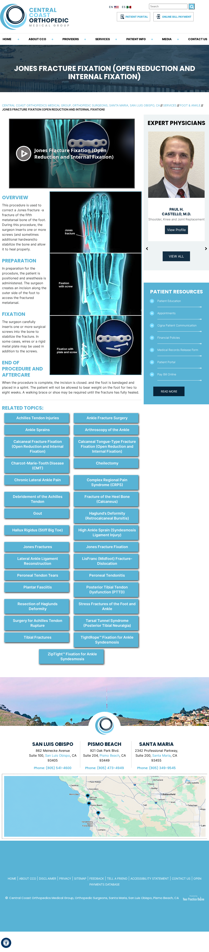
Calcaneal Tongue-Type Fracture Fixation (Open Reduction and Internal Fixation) (107, 446)
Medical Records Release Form (177, 350)
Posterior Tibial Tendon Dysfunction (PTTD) (107, 589)
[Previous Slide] (147, 249)
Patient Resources (176, 291)
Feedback (96, 878)
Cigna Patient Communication (177, 325)
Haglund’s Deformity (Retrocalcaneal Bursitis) (107, 515)
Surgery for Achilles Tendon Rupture (37, 623)
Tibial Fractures (37, 637)
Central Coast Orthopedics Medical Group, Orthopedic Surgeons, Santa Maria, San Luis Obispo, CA (81, 105)
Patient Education (169, 301)
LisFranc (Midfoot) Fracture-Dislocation (107, 561)
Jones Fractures (37, 547)
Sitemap (80, 878)
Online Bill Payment (176, 16)
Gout (37, 513)
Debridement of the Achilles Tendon (37, 499)
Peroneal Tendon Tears (37, 575)
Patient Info (136, 39)
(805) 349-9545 (162, 768)
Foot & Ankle (190, 105)
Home (7, 39)
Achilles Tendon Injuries (37, 418)
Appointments (166, 313)
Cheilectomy (107, 463)
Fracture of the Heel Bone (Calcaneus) (107, 499)
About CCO (37, 39)
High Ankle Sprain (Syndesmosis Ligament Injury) (107, 532)
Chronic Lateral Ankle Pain (37, 480)
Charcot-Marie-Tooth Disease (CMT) (37, 465)
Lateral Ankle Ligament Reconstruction (37, 561)
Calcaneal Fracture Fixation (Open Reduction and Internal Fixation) (37, 446)
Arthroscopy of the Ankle (107, 430)
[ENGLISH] (114, 8)
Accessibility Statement (149, 878)
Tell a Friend (117, 878)
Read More (169, 391)
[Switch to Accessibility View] (6, 943)
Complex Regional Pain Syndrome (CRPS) (107, 482)
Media (167, 39)
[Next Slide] (206, 249)
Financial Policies (168, 337)
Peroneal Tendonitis (107, 575)
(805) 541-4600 (58, 768)
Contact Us (197, 39)
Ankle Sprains (37, 430)
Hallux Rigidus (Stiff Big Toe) (37, 530)
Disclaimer (47, 878)
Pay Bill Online (166, 374)
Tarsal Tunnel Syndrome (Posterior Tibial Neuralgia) (107, 623)
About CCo (28, 878)
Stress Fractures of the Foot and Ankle (107, 606)
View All (176, 256)
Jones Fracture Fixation (107, 547)
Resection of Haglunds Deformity (38, 606)
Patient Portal (137, 16)
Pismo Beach (109, 755)
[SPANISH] (127, 7)
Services (102, 39)
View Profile (176, 230)
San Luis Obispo (57, 755)
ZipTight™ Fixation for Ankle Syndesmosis (72, 656)
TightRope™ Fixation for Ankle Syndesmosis (107, 639)
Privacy (65, 878)
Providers (70, 39)
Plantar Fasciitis (37, 587)
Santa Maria (161, 755)
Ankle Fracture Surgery (107, 418)
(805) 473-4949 (110, 768)
